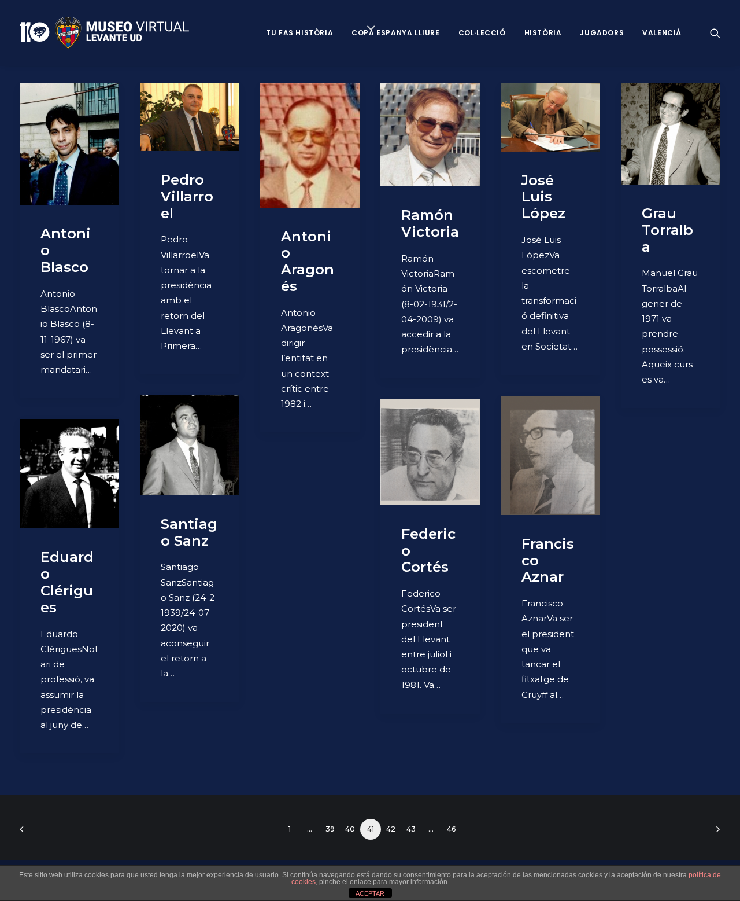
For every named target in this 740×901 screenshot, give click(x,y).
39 (330, 829)
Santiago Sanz (189, 532)
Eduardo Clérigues (67, 582)
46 (451, 829)
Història (543, 33)
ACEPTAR (370, 893)
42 (390, 829)
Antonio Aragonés (307, 261)
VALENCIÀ (662, 33)
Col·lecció (482, 33)
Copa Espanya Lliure (395, 33)
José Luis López (543, 197)
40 (350, 829)
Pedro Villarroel (187, 196)
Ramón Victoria (430, 223)
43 (411, 829)
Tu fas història (299, 33)
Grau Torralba (667, 230)
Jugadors (602, 33)
